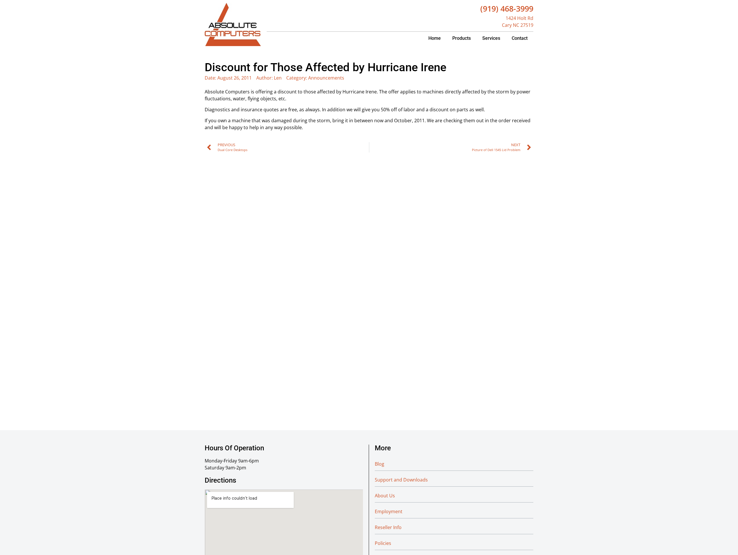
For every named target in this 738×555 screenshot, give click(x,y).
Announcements (326, 78)
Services (491, 38)
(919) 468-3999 (506, 8)
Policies (383, 543)
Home (434, 38)
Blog (379, 464)
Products (461, 38)
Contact (520, 38)
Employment (388, 511)
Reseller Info (388, 527)
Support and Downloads (401, 480)
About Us (385, 495)
